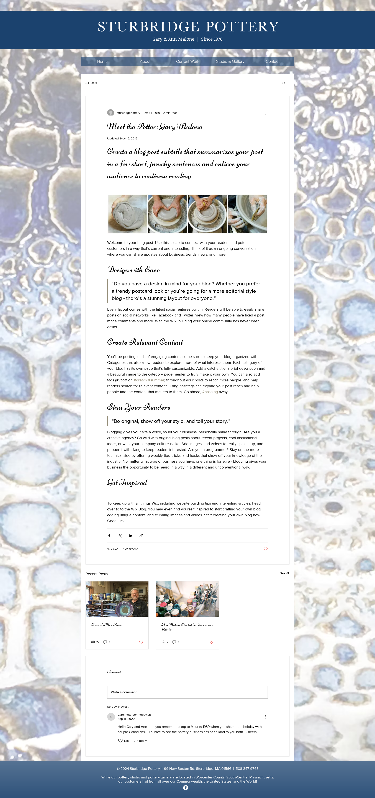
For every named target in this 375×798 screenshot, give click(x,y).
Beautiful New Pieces (106, 624)
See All (284, 573)
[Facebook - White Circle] (185, 787)
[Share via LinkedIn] (130, 535)
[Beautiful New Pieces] (117, 599)
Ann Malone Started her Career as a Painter (187, 627)
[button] (284, 83)
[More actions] (265, 112)
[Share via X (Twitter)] (120, 535)
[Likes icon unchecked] (120, 740)
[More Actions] (265, 716)
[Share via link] (141, 535)
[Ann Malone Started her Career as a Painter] (187, 599)
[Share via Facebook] (109, 535)
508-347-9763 (247, 768)
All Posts (91, 82)
